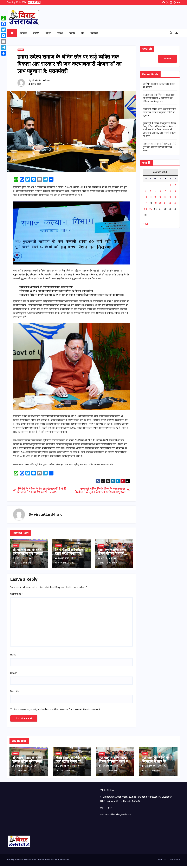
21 (165, 203)
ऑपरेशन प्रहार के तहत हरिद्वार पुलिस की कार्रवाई (28, 551)
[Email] (3, 41)
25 (150, 209)
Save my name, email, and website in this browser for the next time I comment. (57, 709)
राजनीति (36, 33)
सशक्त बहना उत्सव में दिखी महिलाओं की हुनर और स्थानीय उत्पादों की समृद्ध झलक (160, 147)
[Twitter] (3, 30)
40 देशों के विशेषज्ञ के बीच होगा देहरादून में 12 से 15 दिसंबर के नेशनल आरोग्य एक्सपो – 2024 (41, 490)
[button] (171, 33)
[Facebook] (3, 24)
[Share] (3, 53)
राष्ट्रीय (72, 33)
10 (145, 197)
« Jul (145, 224)
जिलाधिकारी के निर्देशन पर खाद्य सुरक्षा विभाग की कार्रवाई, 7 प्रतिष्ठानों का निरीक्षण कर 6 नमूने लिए (71, 555)
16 (175, 197)
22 (170, 203)
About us (162, 860)
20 (160, 203)
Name (14, 655)
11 (151, 197)
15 (170, 197)
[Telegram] (3, 47)
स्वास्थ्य (60, 33)
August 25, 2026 (23, 766)
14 (165, 197)
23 (175, 203)
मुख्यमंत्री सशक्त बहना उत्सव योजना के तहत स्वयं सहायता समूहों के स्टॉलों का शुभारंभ (112, 555)
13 (160, 197)
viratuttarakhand (41, 80)
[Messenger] (3, 36)
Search (147, 48)
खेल (82, 33)
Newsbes (49, 860)
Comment (16, 594)
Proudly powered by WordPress (22, 860)
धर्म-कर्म (48, 33)
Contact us (174, 860)
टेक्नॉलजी (94, 33)
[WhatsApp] (3, 18)
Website (14, 691)
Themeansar (63, 860)
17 (145, 203)
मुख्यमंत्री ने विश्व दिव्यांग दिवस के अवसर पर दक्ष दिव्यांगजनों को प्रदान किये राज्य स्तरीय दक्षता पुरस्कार (100, 490)
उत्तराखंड (23, 33)
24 (145, 209)
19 (155, 203)
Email (13, 673)
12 (155, 197)
